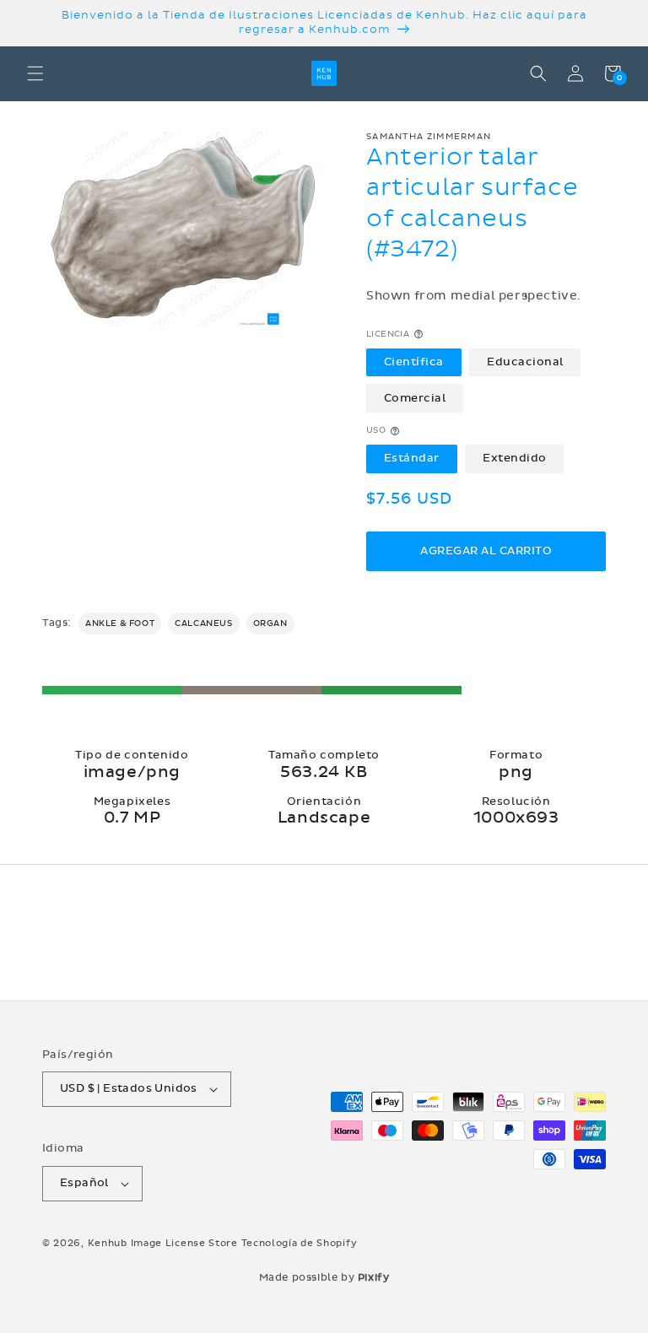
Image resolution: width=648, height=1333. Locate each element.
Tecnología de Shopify (299, 1243)
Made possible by (324, 1277)
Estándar (412, 458)
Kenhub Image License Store (163, 1243)
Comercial (415, 398)
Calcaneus (203, 623)
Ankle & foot (119, 623)
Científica (414, 362)
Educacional (525, 362)
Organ (270, 623)
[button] (35, 73)
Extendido (515, 458)
